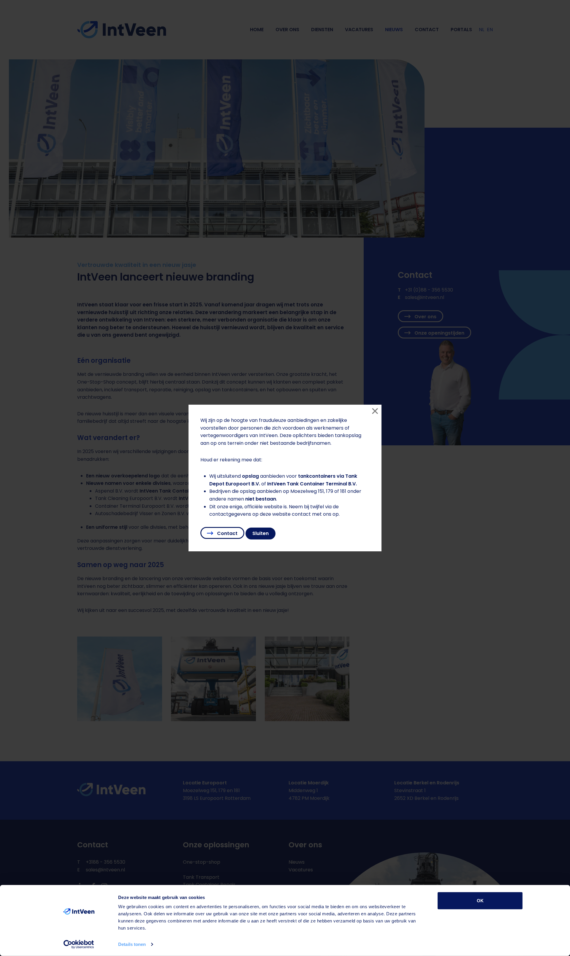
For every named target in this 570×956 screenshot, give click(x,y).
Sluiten (260, 533)
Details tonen (132, 944)
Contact (227, 533)
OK (480, 900)
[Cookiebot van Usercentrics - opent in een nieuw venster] (79, 944)
